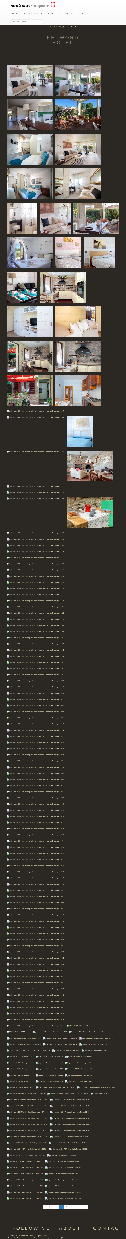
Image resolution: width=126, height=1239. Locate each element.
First (46, 1207)
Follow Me (31, 1228)
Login (83, 14)
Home (53, 26)
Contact (108, 1228)
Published (54, 14)
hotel (73, 26)
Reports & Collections (27, 14)
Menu (69, 14)
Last (84, 1207)
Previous (54, 1207)
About (70, 1228)
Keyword (64, 26)
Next (77, 1207)
